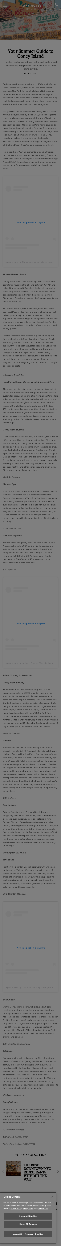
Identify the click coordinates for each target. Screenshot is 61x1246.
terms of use (43, 1208)
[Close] (52, 1196)
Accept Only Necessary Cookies (28, 1234)
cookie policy (16, 1208)
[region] (28, 1218)
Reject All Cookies (28, 1224)
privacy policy (28, 1208)
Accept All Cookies (28, 1216)
